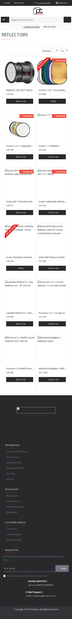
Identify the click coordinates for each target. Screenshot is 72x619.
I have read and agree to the (27, 576)
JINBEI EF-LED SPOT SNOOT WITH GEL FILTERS (20, 90)
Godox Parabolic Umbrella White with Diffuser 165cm (20, 257)
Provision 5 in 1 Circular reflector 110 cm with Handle (53, 312)
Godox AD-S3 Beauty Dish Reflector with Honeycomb (20, 201)
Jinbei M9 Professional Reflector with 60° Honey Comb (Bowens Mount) (53, 257)
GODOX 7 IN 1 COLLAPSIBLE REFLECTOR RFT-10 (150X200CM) (53, 90)
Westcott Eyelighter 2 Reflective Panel (53, 368)
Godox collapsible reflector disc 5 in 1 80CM (53, 201)
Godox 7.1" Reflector (49, 145)
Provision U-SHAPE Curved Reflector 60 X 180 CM (20, 368)
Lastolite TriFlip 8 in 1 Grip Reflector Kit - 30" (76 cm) (20, 312)
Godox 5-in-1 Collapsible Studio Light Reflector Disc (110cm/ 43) (20, 145)
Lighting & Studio (32, 27)
